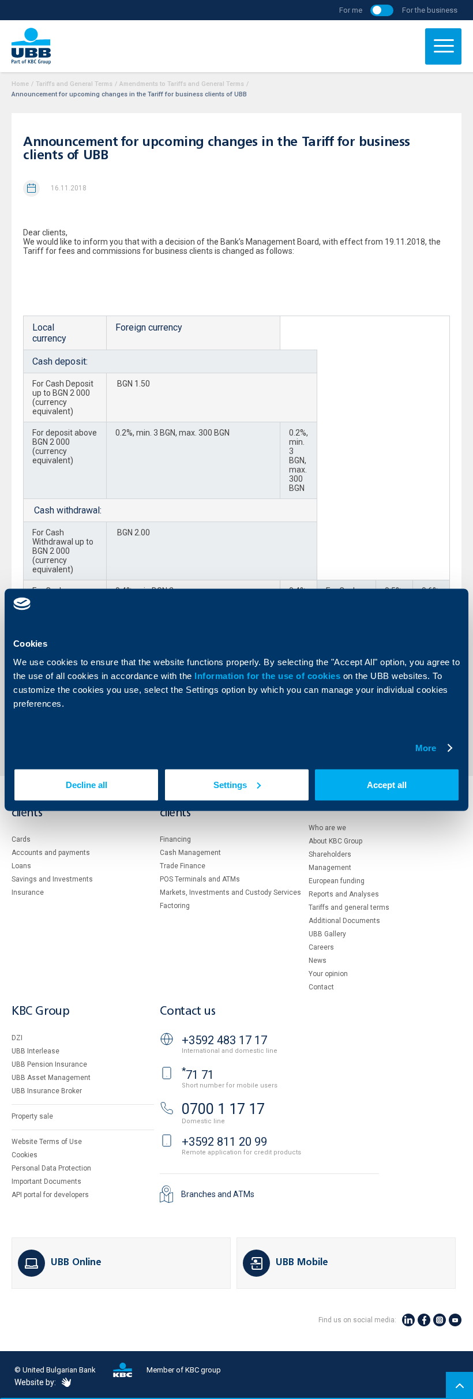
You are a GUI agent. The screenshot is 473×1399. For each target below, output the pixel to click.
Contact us (187, 1011)
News (317, 961)
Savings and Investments (52, 879)
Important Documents (46, 1181)
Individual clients (36, 807)
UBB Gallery (327, 934)
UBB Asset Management (51, 1078)
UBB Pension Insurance (49, 1064)
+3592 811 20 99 (224, 1142)
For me (350, 10)
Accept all (387, 784)
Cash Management (190, 853)
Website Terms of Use (47, 1142)
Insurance (28, 892)
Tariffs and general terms (349, 907)
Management (330, 868)
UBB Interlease (35, 1051)
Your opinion (328, 974)
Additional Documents (344, 921)
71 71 (198, 1075)
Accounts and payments (51, 853)
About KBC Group (335, 841)
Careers (321, 947)
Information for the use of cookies (268, 675)
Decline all (86, 784)
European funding (337, 881)
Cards (21, 839)
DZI (17, 1038)
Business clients (180, 807)
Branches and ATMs (217, 1194)
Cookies (24, 1155)
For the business (429, 10)
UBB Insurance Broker (47, 1091)
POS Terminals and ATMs (200, 879)
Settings (230, 784)
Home (20, 84)
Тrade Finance (182, 866)
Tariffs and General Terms (74, 84)
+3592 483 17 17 (224, 1040)
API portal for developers (50, 1195)
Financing (175, 839)
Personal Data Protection (51, 1168)
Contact (321, 987)
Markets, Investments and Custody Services (230, 892)
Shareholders (330, 854)
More (425, 748)
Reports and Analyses (344, 894)
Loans (21, 866)
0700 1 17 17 (223, 1109)
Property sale (32, 1116)
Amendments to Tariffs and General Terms (181, 84)
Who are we (327, 828)
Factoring (175, 906)
